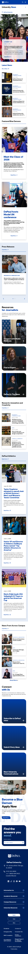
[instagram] (14, 881)
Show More (13, 680)
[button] (10, 56)
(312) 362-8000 (11, 871)
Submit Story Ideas (12, 747)
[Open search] (22, 2)
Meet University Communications (11, 773)
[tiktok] (11, 881)
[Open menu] (25, 2)
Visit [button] (14, 919)
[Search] (23, 843)
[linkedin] (8, 881)
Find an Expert (10, 367)
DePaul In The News (12, 394)
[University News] (9, 7)
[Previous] (3, 299)
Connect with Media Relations (12, 340)
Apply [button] (14, 915)
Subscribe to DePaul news (12, 719)
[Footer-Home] (14, 856)
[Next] (24, 299)
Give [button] (14, 923)
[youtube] (19, 881)
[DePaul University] (8, 2)
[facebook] (17, 881)
